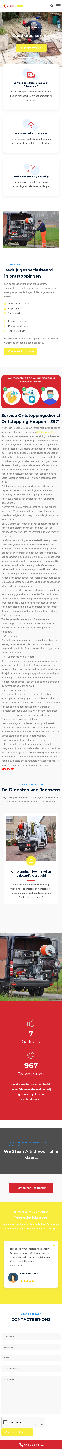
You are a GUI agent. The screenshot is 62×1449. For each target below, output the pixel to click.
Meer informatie (31, 47)
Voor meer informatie (21, 351)
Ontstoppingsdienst (46, 432)
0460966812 (7, 769)
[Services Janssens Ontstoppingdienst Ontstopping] (12, 5)
